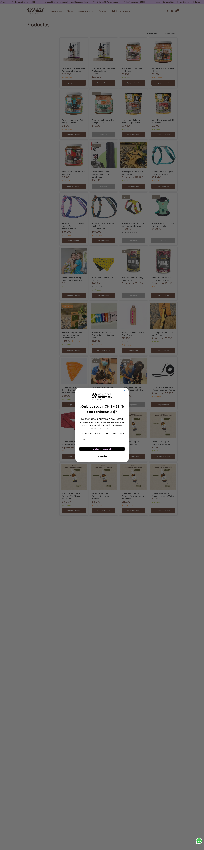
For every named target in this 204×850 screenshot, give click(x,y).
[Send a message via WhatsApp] (199, 840)
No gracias (102, 456)
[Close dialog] (126, 390)
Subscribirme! (102, 449)
